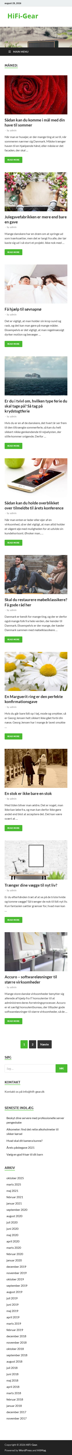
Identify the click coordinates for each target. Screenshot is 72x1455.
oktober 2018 (15, 1348)
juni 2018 (12, 1374)
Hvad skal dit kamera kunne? (24, 1140)
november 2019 (16, 1273)
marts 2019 (13, 1323)
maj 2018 (12, 1380)
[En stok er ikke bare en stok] (36, 768)
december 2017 (16, 1412)
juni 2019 (12, 1304)
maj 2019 (12, 1311)
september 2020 (16, 1209)
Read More (12, 159)
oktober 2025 (15, 1178)
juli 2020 (12, 1222)
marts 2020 (13, 1247)
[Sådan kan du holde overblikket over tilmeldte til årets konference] (36, 477)
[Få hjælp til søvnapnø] (36, 284)
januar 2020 (14, 1260)
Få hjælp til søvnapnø (23, 309)
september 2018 (16, 1355)
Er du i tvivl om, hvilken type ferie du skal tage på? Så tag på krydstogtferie (36, 406)
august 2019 (14, 1292)
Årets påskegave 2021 (20, 1147)
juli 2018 (12, 1367)
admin (13, 130)
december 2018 (16, 1336)
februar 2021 (14, 1197)
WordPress (25, 1450)
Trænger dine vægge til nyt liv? (31, 885)
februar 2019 (14, 1330)
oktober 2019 (15, 1279)
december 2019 (16, 1266)
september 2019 (16, 1285)
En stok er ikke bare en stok (28, 793)
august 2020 (14, 1216)
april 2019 (12, 1317)
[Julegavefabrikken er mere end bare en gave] (36, 191)
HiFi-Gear (22, 15)
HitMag (41, 1450)
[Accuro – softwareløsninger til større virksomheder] (36, 951)
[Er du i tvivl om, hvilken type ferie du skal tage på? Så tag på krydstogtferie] (36, 375)
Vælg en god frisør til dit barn (24, 1154)
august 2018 (14, 1361)
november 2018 (16, 1342)
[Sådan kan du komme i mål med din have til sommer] (36, 94)
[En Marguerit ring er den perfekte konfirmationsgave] (36, 671)
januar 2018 (14, 1405)
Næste (44, 1044)
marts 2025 (13, 1184)
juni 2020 (12, 1228)
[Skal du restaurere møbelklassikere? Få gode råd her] (36, 574)
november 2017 (16, 1418)
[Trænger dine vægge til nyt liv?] (36, 860)
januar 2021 (14, 1203)
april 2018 (12, 1386)
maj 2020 (12, 1235)
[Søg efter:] (36, 1068)
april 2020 (12, 1241)
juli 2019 (12, 1298)
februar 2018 (14, 1399)
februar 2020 (14, 1254)
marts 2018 (13, 1393)
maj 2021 (12, 1190)
